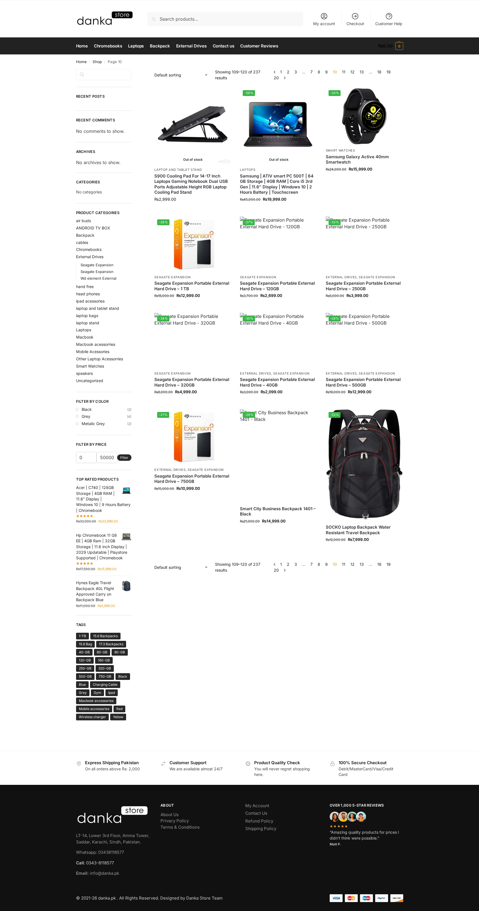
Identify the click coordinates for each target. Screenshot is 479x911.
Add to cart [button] (364, 180)
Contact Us (256, 813)
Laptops (247, 170)
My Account (257, 805)
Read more (193, 210)
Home (81, 61)
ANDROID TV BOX (93, 228)
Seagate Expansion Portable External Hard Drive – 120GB (277, 286)
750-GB (105, 676)
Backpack (85, 235)
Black (87, 409)
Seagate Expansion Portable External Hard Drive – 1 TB (191, 286)
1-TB (82, 636)
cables (82, 242)
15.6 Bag (85, 644)
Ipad (111, 693)
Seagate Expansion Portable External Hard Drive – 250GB (363, 286)
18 (379, 71)
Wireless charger (92, 717)
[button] (390, 46)
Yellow (118, 717)
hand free (85, 286)
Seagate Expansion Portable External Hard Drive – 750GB (191, 478)
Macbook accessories (96, 701)
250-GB (85, 668)
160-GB (104, 660)
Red (119, 709)
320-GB (104, 668)
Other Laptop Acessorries (99, 358)
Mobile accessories (94, 709)
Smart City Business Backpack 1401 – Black (278, 511)
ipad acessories (90, 301)
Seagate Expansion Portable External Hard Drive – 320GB (191, 382)
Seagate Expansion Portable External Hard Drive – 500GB (363, 382)
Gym (97, 693)
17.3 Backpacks (111, 644)
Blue (82, 684)
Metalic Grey (93, 423)
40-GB (84, 652)
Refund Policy (259, 821)
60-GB (102, 652)
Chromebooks (89, 249)
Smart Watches (340, 150)
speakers (84, 373)
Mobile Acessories (92, 351)
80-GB (119, 652)
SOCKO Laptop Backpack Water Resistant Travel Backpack (358, 529)
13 (362, 71)
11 (343, 71)
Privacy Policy (175, 820)
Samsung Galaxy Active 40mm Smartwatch (357, 159)
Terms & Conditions (180, 827)
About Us (170, 814)
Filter (124, 458)
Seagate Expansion (172, 277)
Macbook (84, 337)
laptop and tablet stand (178, 170)
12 (352, 71)
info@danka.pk (97, 873)
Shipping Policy (260, 828)
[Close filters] (133, 72)
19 (388, 71)
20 (276, 77)
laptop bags (87, 315)
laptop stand (87, 322)
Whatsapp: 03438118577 (100, 852)
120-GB (85, 660)
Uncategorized (89, 380)
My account (324, 23)
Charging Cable (105, 684)
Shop (97, 61)
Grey (86, 416)
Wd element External (98, 278)
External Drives (341, 277)
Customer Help (388, 23)
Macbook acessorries (95, 344)
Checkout (355, 23)
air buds (83, 220)
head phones (88, 293)
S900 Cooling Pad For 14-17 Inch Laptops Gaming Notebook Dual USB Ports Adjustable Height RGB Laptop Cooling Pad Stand (191, 184)
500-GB (85, 676)
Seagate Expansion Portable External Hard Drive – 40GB (277, 382)
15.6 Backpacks (105, 636)
